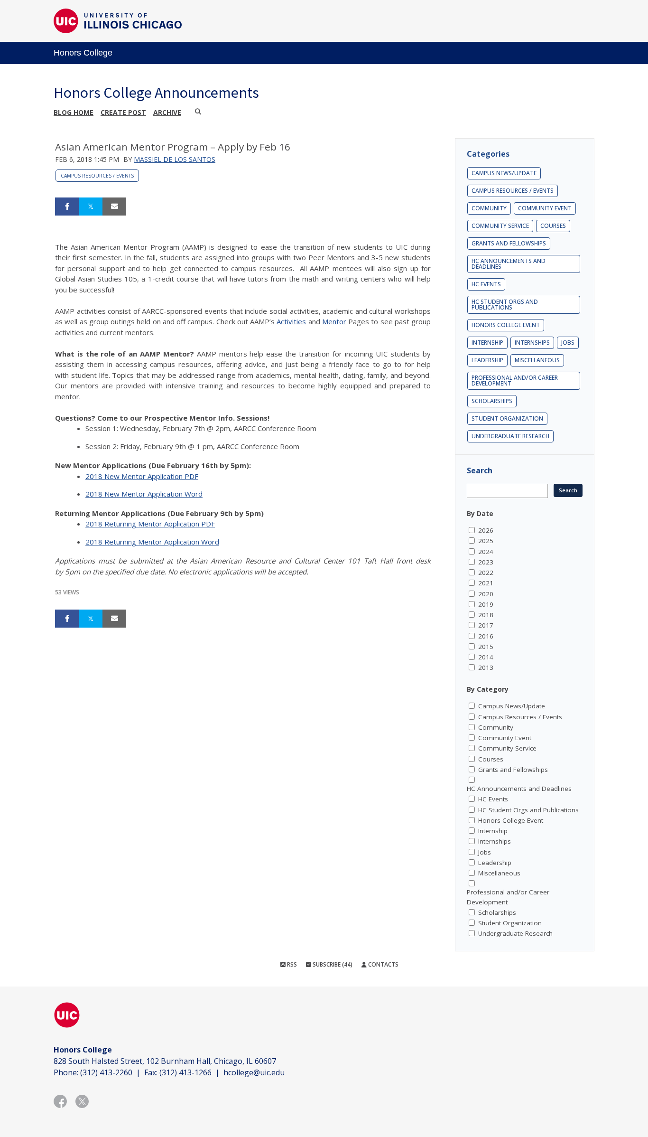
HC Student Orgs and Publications (505, 304)
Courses (553, 226)
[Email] (114, 206)
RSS (291, 964)
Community (489, 208)
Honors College (83, 52)
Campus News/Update (504, 173)
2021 (485, 583)
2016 (485, 636)
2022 (485, 572)
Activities (291, 321)
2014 (485, 657)
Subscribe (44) (331, 964)
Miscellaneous (537, 360)
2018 (485, 615)
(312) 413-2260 (106, 1072)
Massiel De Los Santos (174, 159)
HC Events (486, 284)
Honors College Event (506, 325)
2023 (485, 562)
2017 (485, 625)
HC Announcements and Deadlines (509, 264)
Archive (167, 112)
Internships (532, 342)
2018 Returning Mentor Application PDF (150, 523)
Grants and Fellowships (509, 243)
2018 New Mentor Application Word (144, 493)
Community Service (500, 226)
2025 (485, 540)
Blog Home (73, 112)
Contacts (382, 964)
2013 (485, 667)
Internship (487, 342)
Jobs (567, 342)
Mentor (334, 321)
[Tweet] (90, 206)
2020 (485, 594)
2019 (485, 604)
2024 (485, 551)
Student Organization (507, 418)
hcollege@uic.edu (254, 1072)
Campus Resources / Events (97, 175)
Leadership (487, 360)
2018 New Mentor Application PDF (141, 476)
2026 (485, 530)
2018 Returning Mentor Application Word (152, 541)
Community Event (545, 208)
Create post (123, 112)
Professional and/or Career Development (515, 380)
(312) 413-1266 (185, 1072)
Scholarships (492, 401)
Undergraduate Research (510, 436)
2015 (485, 646)
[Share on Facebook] (67, 206)
